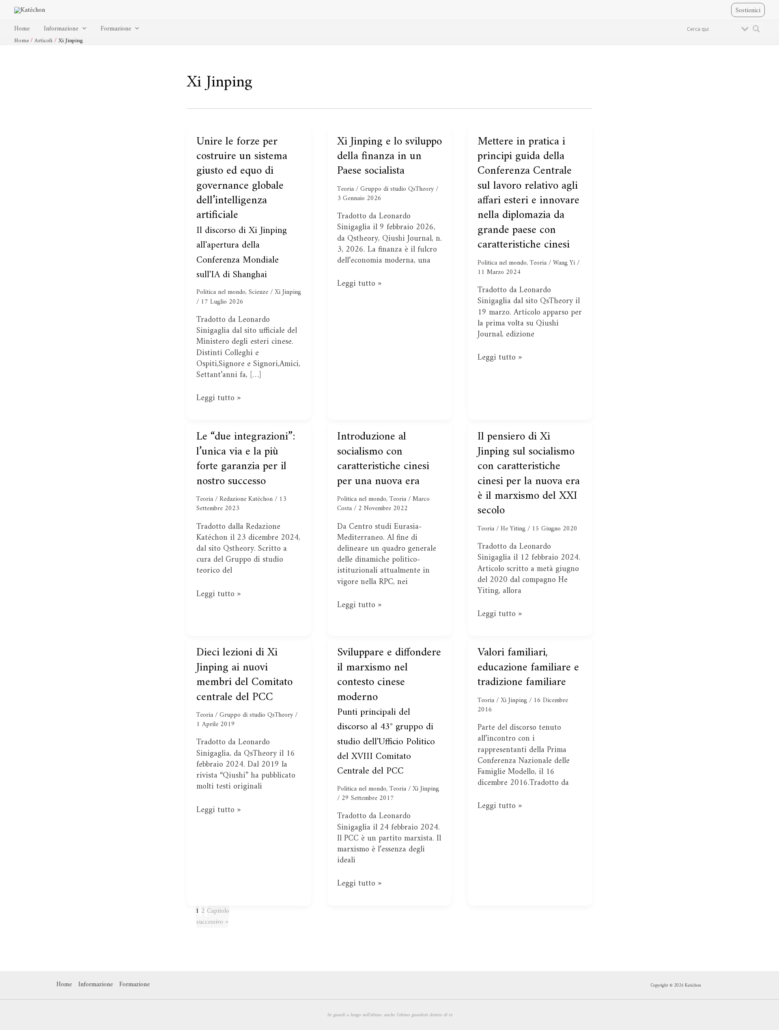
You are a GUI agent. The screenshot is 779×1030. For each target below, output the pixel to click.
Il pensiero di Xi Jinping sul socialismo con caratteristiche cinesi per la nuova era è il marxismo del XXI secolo (529, 474)
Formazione (116, 28)
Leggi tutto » (218, 398)
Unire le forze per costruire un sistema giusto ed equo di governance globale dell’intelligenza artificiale (241, 208)
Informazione (61, 28)
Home (22, 28)
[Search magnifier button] (756, 28)
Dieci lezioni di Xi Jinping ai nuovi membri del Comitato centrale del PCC (244, 675)
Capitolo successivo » (212, 916)
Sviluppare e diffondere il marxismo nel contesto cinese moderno (389, 711)
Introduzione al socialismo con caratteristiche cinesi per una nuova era (383, 459)
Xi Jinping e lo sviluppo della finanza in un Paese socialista (389, 156)
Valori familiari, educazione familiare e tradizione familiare (528, 667)
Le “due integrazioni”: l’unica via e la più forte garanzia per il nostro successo (245, 459)
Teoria (345, 189)
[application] (82, 29)
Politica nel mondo (220, 292)
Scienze (258, 292)
